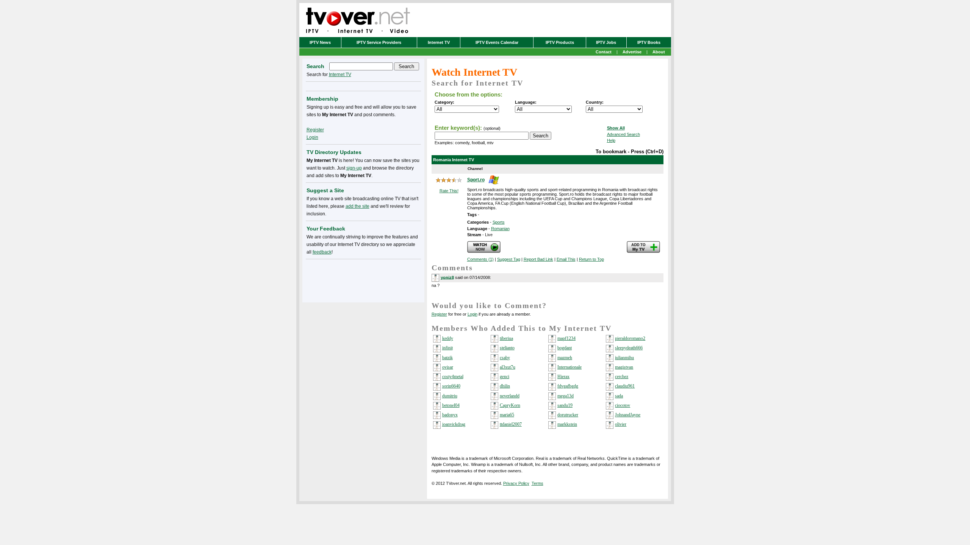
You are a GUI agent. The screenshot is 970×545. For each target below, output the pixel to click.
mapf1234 (566, 338)
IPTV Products (560, 42)
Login (472, 314)
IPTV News (320, 42)
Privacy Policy (516, 483)
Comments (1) (480, 259)
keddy (447, 338)
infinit (447, 347)
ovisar (447, 367)
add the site (357, 206)
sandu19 (565, 405)
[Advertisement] (363, 279)
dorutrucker (567, 414)
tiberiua (506, 338)
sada (619, 396)
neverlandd (509, 396)
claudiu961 (625, 386)
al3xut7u (507, 367)
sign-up (354, 168)
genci (504, 376)
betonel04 (451, 405)
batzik (447, 357)
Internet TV (439, 42)
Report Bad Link (538, 259)
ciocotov (622, 405)
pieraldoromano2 (630, 338)
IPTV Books (648, 42)
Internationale (569, 367)
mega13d (565, 396)
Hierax (563, 376)
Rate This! (449, 190)
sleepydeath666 (629, 347)
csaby (505, 357)
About (658, 52)
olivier (620, 424)
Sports (499, 222)
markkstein (567, 424)
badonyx (450, 414)
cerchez (621, 376)
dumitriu (449, 396)
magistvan (624, 367)
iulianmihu (624, 357)
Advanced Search (623, 134)
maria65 (507, 414)
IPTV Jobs (606, 42)
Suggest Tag (508, 259)
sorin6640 (451, 386)
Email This (566, 259)
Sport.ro (476, 179)
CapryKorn (510, 405)
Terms (537, 483)
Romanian (500, 228)
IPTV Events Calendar (497, 42)
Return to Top (591, 259)
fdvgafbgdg (567, 386)
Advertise (632, 52)
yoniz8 (447, 277)
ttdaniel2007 (511, 424)
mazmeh (564, 357)
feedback (322, 252)
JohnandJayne (627, 414)
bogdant (564, 347)
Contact (604, 52)
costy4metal (452, 376)
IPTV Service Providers (379, 42)
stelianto (507, 347)
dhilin (505, 386)
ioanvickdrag (453, 424)
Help (611, 140)
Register (439, 314)
